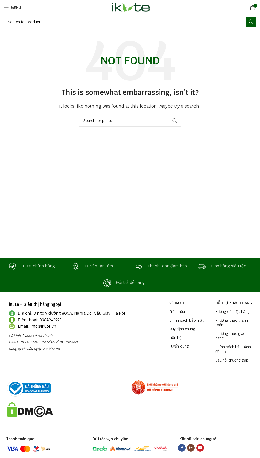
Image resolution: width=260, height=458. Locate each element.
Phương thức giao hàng (230, 335)
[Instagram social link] (191, 448)
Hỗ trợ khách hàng (233, 303)
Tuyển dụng (179, 346)
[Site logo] (130, 7)
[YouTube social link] (200, 448)
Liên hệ (175, 337)
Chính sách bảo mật (186, 320)
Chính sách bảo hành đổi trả (233, 349)
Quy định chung (182, 329)
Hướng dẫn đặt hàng (232, 311)
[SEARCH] (251, 22)
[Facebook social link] (182, 448)
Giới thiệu (177, 311)
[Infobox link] (35, 266)
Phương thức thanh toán (231, 322)
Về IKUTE (177, 303)
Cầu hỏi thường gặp (231, 360)
